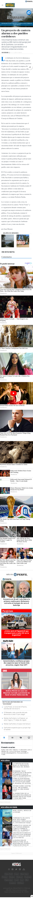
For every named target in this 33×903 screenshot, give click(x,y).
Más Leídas (5, 760)
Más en (9, 574)
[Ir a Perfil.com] (29, 1)
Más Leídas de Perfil (9, 807)
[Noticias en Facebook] (12, 869)
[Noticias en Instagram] (9, 869)
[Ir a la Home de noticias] (16, 864)
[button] (30, 67)
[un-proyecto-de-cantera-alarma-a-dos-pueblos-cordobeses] (8, 241)
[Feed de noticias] (20, 869)
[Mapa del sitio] (24, 869)
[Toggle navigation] (2, 5)
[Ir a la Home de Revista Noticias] (9, 5)
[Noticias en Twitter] (16, 869)
